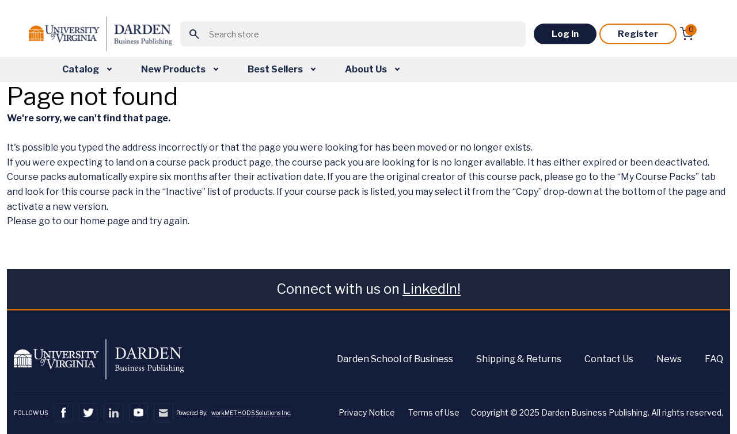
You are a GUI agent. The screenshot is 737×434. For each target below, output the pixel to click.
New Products (174, 69)
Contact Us (608, 359)
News (669, 359)
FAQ (714, 359)
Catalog (81, 69)
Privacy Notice (367, 412)
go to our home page (84, 221)
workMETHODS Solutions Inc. (251, 412)
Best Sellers (276, 69)
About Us (367, 69)
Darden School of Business (395, 359)
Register (638, 34)
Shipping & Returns (518, 359)
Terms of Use (433, 412)
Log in (565, 34)
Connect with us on (368, 289)
